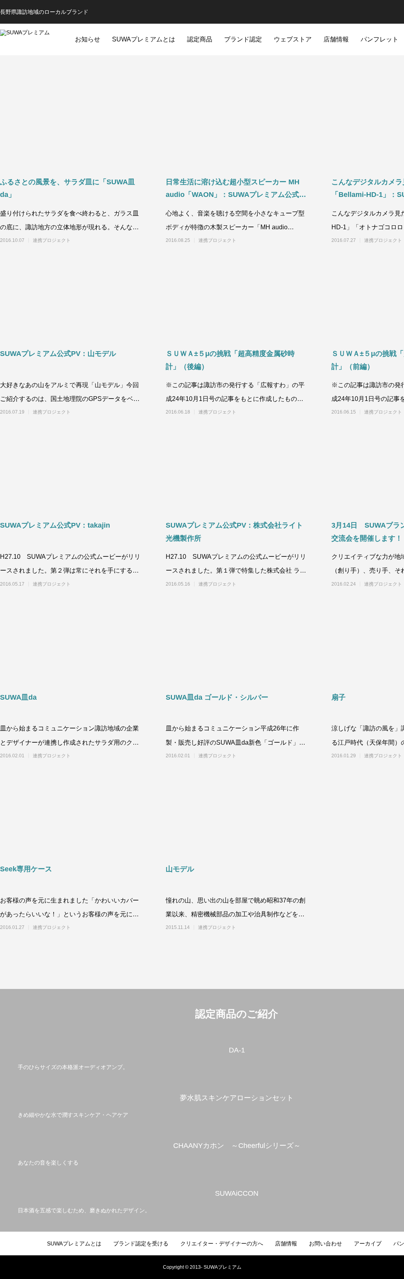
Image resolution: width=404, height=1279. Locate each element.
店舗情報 (336, 39)
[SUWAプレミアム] (33, 39)
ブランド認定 (243, 39)
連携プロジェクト (52, 240)
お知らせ (87, 39)
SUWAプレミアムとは (143, 39)
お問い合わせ (325, 1243)
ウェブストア (293, 39)
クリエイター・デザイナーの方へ (221, 1243)
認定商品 (199, 39)
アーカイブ (368, 1243)
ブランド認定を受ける (140, 1243)
